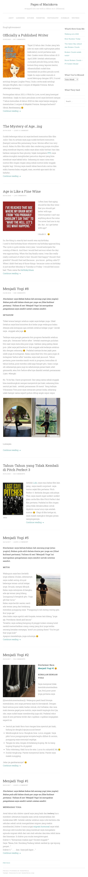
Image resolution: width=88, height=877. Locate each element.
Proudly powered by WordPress (16, 871)
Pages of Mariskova (44, 4)
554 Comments (19, 659)
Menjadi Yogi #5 (16, 537)
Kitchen (30, 18)
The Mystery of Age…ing (22, 126)
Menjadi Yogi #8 (16, 288)
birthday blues (27, 270)
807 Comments (19, 39)
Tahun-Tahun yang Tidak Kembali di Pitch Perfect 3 (31, 467)
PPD (49, 153)
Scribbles (65, 18)
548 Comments (20, 293)
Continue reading (12, 111)
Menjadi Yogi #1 (46, 668)
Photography (53, 18)
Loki (35, 482)
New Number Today (72, 39)
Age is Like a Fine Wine (22, 191)
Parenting (40, 18)
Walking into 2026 (72, 34)
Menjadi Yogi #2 (16, 654)
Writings (75, 18)
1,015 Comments (20, 195)
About (11, 18)
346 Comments (19, 474)
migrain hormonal (41, 826)
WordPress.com (28, 873)
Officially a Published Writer (25, 35)
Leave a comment (21, 130)
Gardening (20, 18)
